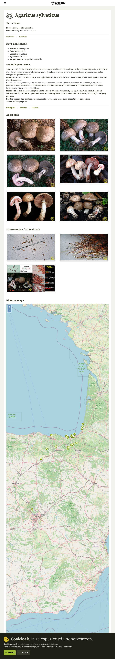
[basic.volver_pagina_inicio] (58, 3)
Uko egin (24, 653)
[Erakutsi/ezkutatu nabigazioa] (5, 3)
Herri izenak (10, 37)
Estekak (35, 108)
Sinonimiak (23, 37)
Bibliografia (10, 108)
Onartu (10, 653)
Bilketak (23, 108)
